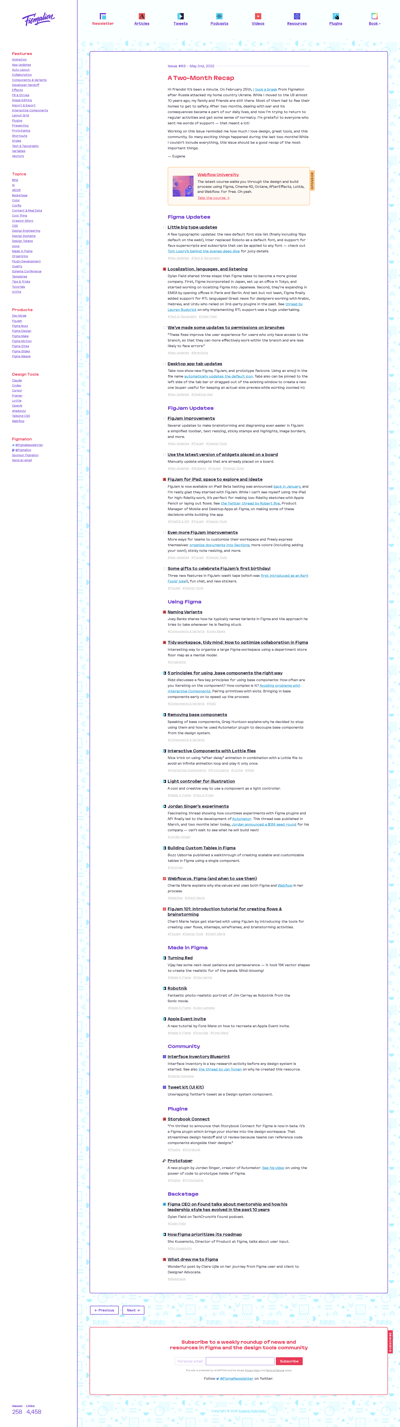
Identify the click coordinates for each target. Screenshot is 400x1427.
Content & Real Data (27, 210)
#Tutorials (175, 867)
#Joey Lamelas (204, 1007)
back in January (287, 486)
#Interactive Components (187, 770)
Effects (17, 90)
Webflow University (218, 174)
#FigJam (197, 443)
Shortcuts (19, 135)
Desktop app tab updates (195, 363)
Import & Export (24, 105)
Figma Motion (22, 341)
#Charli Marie (195, 898)
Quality (17, 266)
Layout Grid (20, 115)
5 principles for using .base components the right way (225, 673)
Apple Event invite (187, 1019)
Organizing (20, 256)
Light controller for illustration (201, 781)
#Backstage (177, 1279)
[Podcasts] (164, 1204)
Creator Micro (22, 220)
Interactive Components (30, 110)
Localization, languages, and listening (208, 269)
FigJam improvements (191, 418)
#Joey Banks (216, 631)
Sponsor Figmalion (25, 455)
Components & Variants (29, 80)
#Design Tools (216, 443)
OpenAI (17, 405)
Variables (18, 151)
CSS (15, 225)
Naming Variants (185, 612)
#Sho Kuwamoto (180, 1248)
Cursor (17, 390)
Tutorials (18, 286)
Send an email (22, 460)
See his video (273, 1168)
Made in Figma (22, 251)
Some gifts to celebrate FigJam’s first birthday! (219, 568)
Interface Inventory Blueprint (199, 1056)
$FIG (15, 180)
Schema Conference (26, 271)
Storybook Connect (189, 1119)
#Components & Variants (186, 631)
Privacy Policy (252, 1370)
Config (16, 205)
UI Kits (16, 291)
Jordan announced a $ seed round (264, 824)
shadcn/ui (19, 411)
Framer (17, 395)
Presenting (20, 125)
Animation (19, 59)
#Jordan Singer (179, 837)
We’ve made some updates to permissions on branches (226, 327)
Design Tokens (22, 241)
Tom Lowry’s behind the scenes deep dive (204, 251)
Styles (16, 140)
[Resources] (164, 1056)
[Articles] (164, 269)
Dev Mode (19, 315)
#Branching (199, 352)
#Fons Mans (219, 1032)
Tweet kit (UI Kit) (186, 1087)
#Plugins (174, 1149)
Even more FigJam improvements (203, 532)
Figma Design (21, 331)
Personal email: (191, 1361)
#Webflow (175, 898)
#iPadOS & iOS (178, 521)
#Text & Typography (205, 258)
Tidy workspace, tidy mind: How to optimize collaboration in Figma (238, 642)
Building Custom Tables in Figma (202, 848)
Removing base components (197, 714)
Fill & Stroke (20, 95)
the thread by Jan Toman (220, 1069)
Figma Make (20, 336)
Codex (16, 385)
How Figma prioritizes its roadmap (205, 1234)
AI (13, 185)
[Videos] (164, 878)
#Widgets (198, 468)
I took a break (265, 89)
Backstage (20, 195)
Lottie (16, 400)
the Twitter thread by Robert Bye (250, 503)
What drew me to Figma (193, 1259)
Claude (17, 380)
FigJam (17, 321)
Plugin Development (26, 261)
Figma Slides (21, 351)
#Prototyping (218, 770)
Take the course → (214, 198)
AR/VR (16, 190)
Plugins (17, 120)
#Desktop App (202, 394)
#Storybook (191, 1149)
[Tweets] (164, 673)
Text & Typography (25, 146)
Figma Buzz (20, 326)
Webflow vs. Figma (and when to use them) (212, 878)
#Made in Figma (179, 795)
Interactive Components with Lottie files (212, 751)
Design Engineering (26, 230)
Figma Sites (20, 346)
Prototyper (180, 1160)
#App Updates (178, 258)
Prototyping (21, 130)
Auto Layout (21, 69)
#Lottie (237, 770)
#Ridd (211, 703)
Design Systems (24, 236)
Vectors (18, 156)
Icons (16, 246)
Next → (133, 1310)
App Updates (21, 64)
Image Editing (22, 100)
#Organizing (177, 662)
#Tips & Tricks (203, 795)
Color (16, 200)
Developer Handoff (25, 85)
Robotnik (177, 988)
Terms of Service (275, 1370)
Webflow (285, 885)
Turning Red (180, 958)
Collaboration (22, 74)
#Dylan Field (208, 316)
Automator (241, 819)
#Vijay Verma (202, 977)
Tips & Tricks (21, 281)
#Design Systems (181, 1076)
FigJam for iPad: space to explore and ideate (215, 479)
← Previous (104, 1310)
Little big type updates (192, 227)
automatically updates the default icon (218, 376)
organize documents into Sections (219, 545)
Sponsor (312, 180)
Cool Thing (19, 215)
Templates (19, 276)
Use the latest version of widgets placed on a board (223, 454)
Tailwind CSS (21, 416)
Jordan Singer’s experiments (198, 806)
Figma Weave (21, 356)
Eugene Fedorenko (252, 1411)
